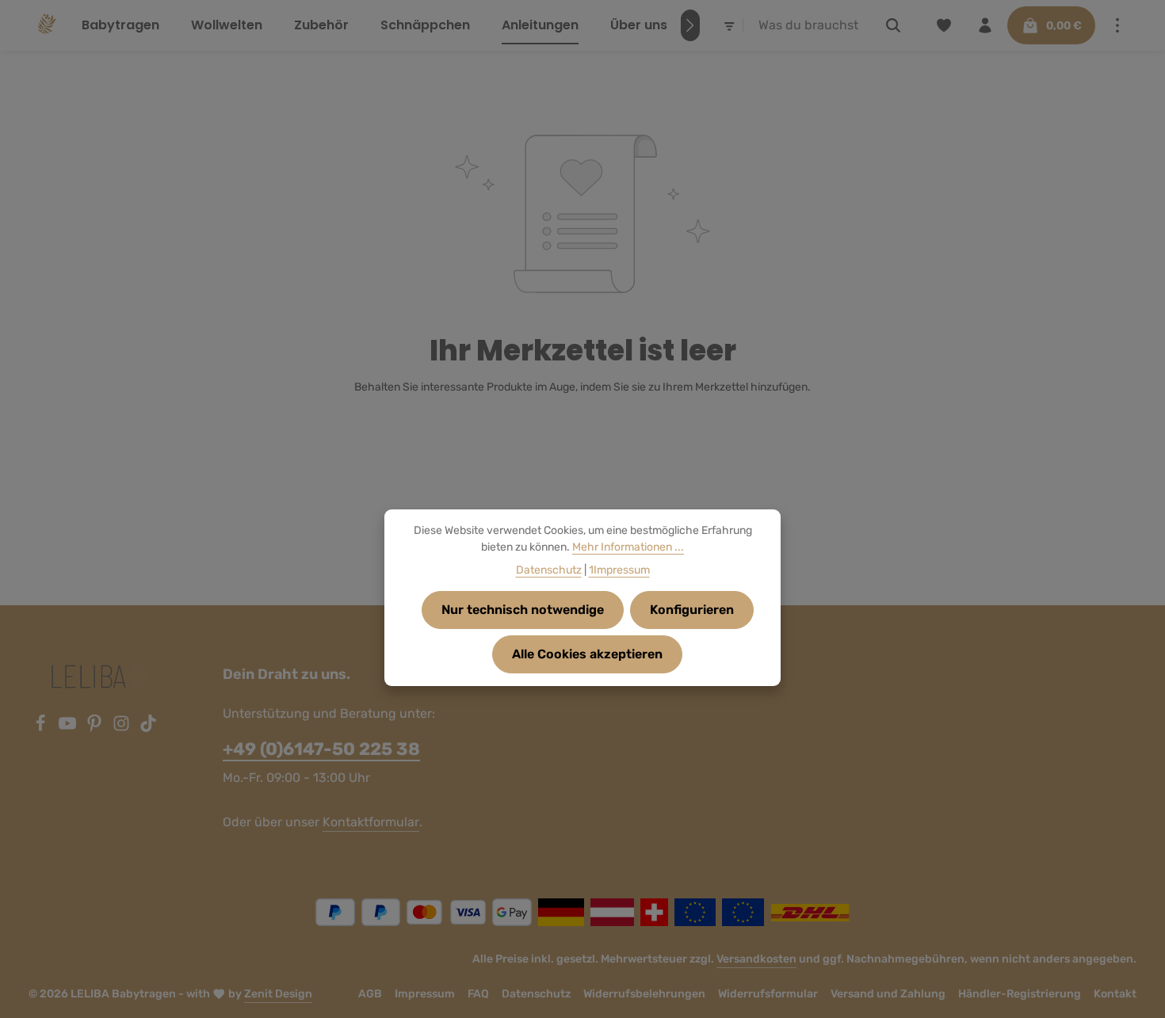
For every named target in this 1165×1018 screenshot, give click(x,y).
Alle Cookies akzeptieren (587, 654)
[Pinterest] (96, 727)
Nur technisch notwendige (522, 609)
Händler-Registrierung (1019, 994)
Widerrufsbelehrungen (644, 994)
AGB (370, 994)
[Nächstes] (690, 25)
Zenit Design (278, 994)
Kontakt (1115, 994)
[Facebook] (42, 727)
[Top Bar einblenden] (1117, 25)
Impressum (425, 994)
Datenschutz (536, 994)
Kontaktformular (371, 821)
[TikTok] (148, 727)
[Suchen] (894, 25)
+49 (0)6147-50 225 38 (321, 749)
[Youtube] (69, 727)
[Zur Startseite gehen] (46, 25)
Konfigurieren (692, 609)
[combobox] (810, 25)
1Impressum (619, 570)
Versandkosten (756, 959)
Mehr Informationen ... (628, 547)
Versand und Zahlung (888, 994)
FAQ (478, 994)
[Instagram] (123, 727)
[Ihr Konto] (985, 25)
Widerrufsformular (768, 994)
